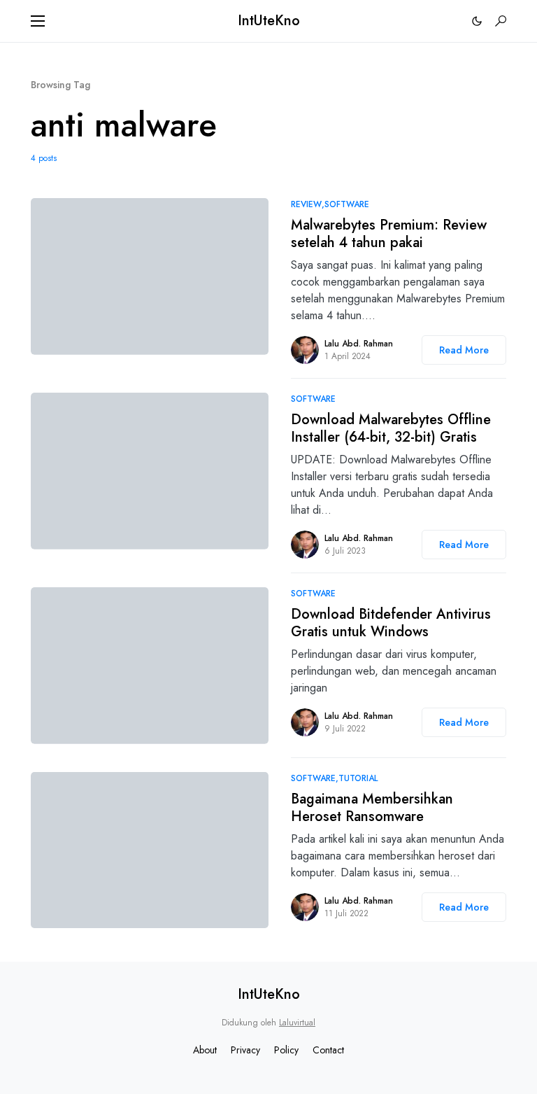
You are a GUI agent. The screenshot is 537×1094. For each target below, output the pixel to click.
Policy (286, 1050)
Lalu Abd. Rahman (358, 343)
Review (306, 204)
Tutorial (358, 778)
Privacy (245, 1050)
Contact (328, 1050)
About (205, 1050)
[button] (38, 21)
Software (346, 204)
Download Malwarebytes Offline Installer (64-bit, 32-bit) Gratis (391, 428)
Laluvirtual (297, 1022)
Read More (464, 350)
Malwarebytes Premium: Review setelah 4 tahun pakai (389, 233)
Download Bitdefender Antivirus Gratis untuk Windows (391, 622)
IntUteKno (269, 20)
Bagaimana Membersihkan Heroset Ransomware (372, 807)
